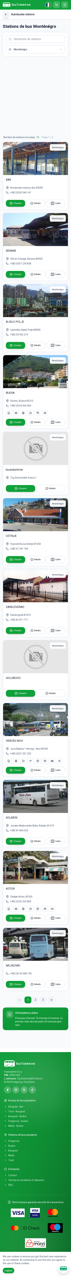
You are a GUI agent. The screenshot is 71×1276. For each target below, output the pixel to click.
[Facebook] (7, 1089)
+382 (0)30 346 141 (20, 192)
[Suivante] (51, 1000)
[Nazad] (6, 14)
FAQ (10, 1185)
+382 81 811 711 (19, 619)
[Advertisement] (35, 96)
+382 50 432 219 (19, 334)
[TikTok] (32, 1089)
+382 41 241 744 (19, 548)
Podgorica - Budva (18, 1121)
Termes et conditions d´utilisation (26, 1180)
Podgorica (13, 1141)
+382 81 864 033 (19, 830)
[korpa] (56, 4)
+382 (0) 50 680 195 (21, 973)
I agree (8, 1270)
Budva (11, 1145)
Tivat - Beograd (16, 1111)
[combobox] (35, 49)
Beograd (13, 1150)
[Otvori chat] (63, 1268)
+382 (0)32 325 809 (20, 901)
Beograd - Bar (15, 1106)
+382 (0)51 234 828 (20, 263)
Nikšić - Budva (15, 1125)
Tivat (11, 1160)
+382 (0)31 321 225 (20, 753)
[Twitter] (24, 1089)
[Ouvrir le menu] (64, 4)
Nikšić (11, 1155)
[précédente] (19, 1000)
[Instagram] (15, 1089)
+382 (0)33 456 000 (20, 405)
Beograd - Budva (17, 1116)
